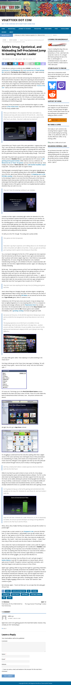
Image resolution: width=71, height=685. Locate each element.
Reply (5, 628)
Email (3, 659)
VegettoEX (19, 59)
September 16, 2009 (9, 59)
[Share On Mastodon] (43, 63)
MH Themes (49, 683)
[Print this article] (32, 63)
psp (4, 597)
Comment (4, 641)
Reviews (4, 32)
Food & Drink (65, 28)
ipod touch (15, 594)
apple (8, 591)
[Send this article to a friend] (26, 63)
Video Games (48, 28)
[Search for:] (60, 35)
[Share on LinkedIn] (15, 63)
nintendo (25, 594)
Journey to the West (25, 28)
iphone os (6, 594)
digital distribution (19, 591)
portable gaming (36, 594)
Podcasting (37, 28)
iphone (34, 591)
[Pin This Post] (21, 63)
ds (28, 591)
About (11, 32)
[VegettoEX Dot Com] (35, 15)
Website (4, 664)
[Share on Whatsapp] (37, 63)
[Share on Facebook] (4, 63)
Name (4, 654)
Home (3, 28)
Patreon (50, 109)
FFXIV (56, 28)
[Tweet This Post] (10, 63)
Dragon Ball (11, 28)
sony (9, 597)
